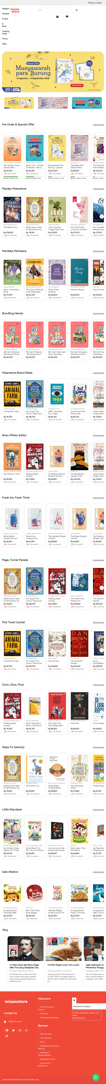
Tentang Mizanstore (49, 1018)
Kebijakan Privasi (47, 1059)
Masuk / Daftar (96, 3)
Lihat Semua (98, 125)
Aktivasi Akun (46, 1034)
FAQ (42, 1042)
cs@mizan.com (15, 1021)
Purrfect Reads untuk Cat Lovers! (63, 965)
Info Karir (44, 1014)
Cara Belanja (45, 1038)
